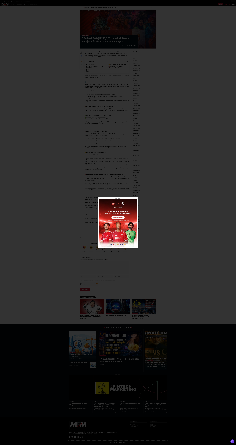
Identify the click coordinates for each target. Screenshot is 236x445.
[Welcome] (232, 441)
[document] (118, 222)
